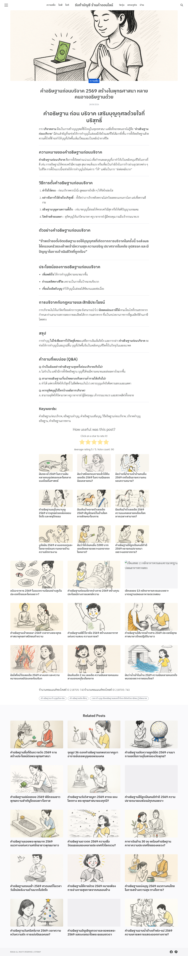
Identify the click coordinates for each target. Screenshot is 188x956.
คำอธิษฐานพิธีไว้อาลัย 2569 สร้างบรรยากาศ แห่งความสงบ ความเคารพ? (93, 635)
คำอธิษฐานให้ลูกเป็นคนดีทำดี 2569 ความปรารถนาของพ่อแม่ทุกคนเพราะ (150, 799)
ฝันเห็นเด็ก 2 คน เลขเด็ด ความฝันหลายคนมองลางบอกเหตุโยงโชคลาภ (93, 677)
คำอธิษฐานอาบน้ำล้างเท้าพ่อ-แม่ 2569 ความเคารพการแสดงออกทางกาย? (148, 932)
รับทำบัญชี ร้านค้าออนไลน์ (94, 5)
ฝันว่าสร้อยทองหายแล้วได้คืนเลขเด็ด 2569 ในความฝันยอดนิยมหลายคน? (93, 477)
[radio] (82, 442)
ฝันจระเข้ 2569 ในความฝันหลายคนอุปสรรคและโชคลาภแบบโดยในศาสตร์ (55, 477)
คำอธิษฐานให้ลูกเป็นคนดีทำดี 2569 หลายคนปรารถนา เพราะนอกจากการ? (131, 548)
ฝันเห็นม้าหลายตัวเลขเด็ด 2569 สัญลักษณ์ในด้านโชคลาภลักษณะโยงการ (92, 513)
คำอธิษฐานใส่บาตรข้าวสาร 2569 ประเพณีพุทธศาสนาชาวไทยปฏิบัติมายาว (151, 635)
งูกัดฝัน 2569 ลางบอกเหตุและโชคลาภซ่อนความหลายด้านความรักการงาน (55, 548)
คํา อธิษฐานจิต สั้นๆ (78, 698)
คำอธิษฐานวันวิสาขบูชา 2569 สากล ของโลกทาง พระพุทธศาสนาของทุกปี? (93, 799)
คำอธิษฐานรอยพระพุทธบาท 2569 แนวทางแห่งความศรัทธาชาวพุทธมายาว (34, 843)
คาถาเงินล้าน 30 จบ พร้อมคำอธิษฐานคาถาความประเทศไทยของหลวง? (148, 843)
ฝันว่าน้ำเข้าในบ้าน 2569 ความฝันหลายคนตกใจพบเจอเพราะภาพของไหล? (151, 677)
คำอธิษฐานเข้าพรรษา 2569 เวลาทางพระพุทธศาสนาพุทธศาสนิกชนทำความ (35, 635)
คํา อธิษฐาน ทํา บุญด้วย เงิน (53, 698)
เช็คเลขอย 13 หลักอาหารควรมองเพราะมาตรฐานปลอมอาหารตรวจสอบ (147, 592)
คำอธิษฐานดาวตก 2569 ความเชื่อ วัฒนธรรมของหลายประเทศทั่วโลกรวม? (92, 843)
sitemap (37, 952)
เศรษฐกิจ (132, 5)
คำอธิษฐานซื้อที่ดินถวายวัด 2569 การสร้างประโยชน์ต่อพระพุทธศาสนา (33, 754)
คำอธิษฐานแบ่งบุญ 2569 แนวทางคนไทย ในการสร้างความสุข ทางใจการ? (150, 888)
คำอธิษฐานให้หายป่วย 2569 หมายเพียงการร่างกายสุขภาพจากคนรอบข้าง (92, 888)
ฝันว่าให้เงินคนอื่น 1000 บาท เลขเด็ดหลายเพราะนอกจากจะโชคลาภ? (93, 548)
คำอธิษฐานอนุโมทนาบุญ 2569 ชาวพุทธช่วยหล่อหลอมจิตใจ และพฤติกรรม (55, 513)
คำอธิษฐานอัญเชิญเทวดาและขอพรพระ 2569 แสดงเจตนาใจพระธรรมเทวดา (91, 932)
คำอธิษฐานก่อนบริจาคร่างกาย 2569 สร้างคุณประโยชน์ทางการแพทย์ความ (93, 592)
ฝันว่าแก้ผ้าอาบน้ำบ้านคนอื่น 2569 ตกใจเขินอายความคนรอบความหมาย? (130, 477)
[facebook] (171, 952)
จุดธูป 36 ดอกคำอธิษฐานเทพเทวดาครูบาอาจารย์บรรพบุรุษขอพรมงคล (93, 754)
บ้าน (142, 5)
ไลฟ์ (60, 5)
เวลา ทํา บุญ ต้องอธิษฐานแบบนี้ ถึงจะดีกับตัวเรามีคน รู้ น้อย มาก (119, 698)
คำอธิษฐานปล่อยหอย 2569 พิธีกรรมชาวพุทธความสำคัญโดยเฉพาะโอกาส (35, 799)
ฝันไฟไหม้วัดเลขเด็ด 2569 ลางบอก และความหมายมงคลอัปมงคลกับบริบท (35, 677)
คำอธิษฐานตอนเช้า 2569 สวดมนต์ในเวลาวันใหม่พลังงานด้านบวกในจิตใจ (36, 888)
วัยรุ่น (121, 5)
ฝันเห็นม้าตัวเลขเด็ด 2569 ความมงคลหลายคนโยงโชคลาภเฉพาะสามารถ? (130, 513)
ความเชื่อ (51, 5)
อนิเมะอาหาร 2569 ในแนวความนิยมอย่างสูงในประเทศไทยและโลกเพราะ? (36, 592)
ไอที (67, 5)
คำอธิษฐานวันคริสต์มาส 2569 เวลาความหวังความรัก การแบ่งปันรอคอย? (35, 932)
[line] (176, 952)
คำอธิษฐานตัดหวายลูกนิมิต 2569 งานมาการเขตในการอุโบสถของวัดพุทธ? (150, 754)
